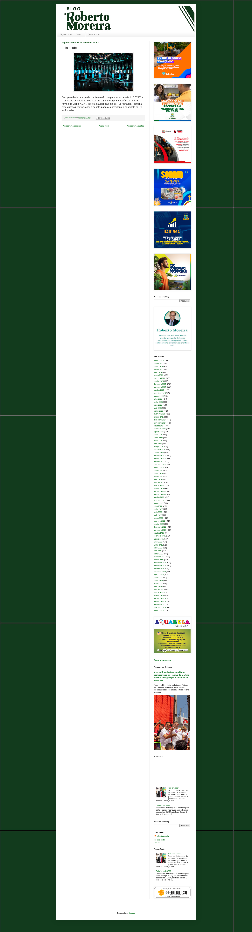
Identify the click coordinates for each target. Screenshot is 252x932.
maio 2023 (158, 476)
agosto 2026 (159, 360)
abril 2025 (158, 408)
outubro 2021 (159, 533)
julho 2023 (158, 471)
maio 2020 (158, 584)
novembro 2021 (160, 530)
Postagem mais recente (72, 126)
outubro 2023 (159, 462)
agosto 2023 (159, 467)
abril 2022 (158, 515)
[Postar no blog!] (100, 118)
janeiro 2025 (159, 417)
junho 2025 (158, 402)
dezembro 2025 (160, 384)
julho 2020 (158, 578)
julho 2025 (158, 399)
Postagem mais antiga (135, 126)
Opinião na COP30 (163, 805)
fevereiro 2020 (159, 593)
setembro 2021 (160, 536)
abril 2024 (158, 444)
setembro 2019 (160, 607)
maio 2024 (158, 441)
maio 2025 (158, 405)
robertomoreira (163, 836)
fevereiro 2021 (159, 557)
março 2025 (158, 411)
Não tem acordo (174, 788)
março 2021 (158, 554)
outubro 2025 (159, 390)
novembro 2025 (160, 387)
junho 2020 (158, 581)
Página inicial (66, 34)
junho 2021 (158, 545)
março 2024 (158, 447)
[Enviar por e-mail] (97, 118)
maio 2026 (158, 369)
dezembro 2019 (160, 598)
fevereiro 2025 (159, 414)
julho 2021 (158, 542)
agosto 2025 (159, 396)
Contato (79, 34)
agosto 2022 (159, 503)
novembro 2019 (160, 601)
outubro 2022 (159, 497)
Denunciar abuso (162, 660)
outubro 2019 (159, 604)
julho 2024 (158, 435)
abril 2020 (158, 587)
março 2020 (158, 589)
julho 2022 (158, 506)
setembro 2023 (160, 465)
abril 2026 (158, 372)
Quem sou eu (94, 34)
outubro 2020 (159, 569)
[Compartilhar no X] (103, 118)
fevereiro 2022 (159, 521)
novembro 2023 (160, 459)
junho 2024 (158, 438)
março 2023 (158, 482)
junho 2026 (158, 366)
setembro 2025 (160, 393)
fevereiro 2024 (159, 450)
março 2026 (158, 375)
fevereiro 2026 (159, 378)
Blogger (132, 913)
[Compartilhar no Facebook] (106, 118)
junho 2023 (158, 473)
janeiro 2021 (159, 560)
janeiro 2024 (159, 453)
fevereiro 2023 (159, 485)
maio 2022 (158, 512)
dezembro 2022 (160, 491)
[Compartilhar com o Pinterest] (108, 118)
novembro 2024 (160, 423)
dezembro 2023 (160, 456)
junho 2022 (158, 509)
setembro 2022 (160, 500)
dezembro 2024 (160, 420)
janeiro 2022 (159, 524)
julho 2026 (158, 363)
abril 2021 (158, 551)
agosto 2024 (159, 432)
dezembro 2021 (160, 527)
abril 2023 (158, 479)
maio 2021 (158, 548)
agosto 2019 (159, 610)
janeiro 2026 (159, 381)
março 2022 (158, 518)
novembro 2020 (160, 566)
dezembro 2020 (160, 563)
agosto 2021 (159, 539)
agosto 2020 (159, 575)
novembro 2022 (160, 494)
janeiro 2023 (159, 488)
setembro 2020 (160, 572)
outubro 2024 (159, 426)
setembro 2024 (160, 429)
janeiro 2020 (159, 595)
